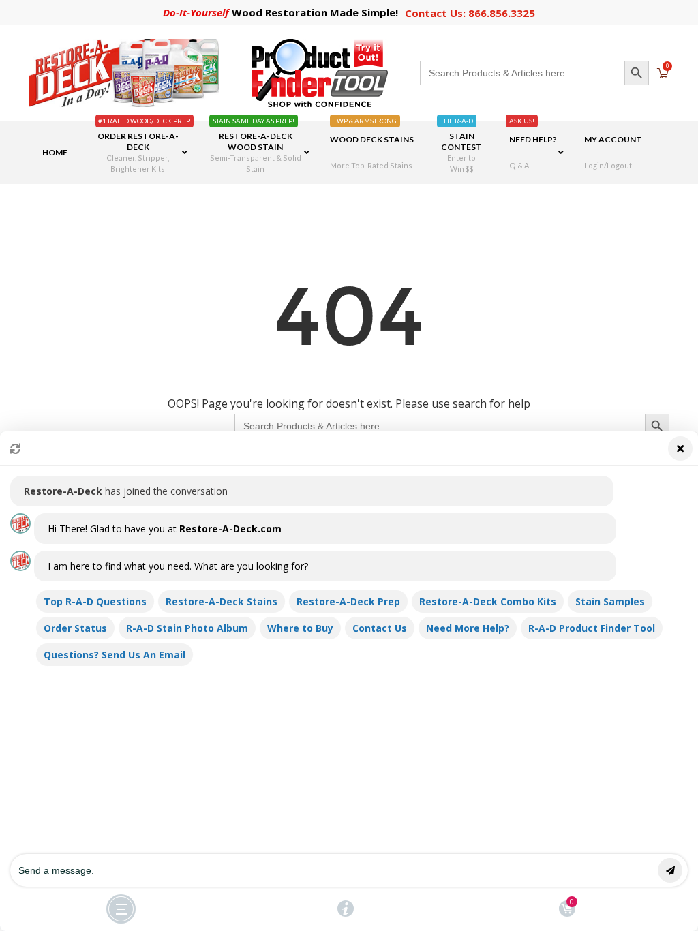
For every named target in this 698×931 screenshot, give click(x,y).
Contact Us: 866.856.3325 (470, 13)
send (670, 870)
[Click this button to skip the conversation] (121, 909)
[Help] (345, 908)
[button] (349, 681)
